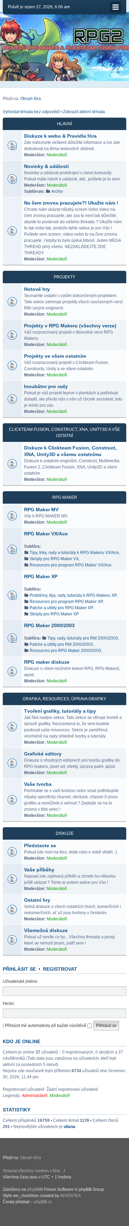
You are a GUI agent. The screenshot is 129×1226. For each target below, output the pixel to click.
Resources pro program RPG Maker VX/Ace (70, 565)
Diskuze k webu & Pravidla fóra (60, 136)
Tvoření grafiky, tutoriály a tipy (60, 711)
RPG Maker (64, 497)
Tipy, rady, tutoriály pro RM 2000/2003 (82, 638)
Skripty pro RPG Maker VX (54, 558)
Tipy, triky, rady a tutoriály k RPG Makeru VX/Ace (74, 552)
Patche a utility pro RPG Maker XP (61, 607)
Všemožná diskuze (46, 930)
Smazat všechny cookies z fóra (31, 1170)
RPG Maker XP (40, 576)
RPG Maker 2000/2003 (49, 625)
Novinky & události (46, 166)
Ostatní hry (37, 900)
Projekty (64, 277)
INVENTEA (70, 1195)
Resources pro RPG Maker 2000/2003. (66, 650)
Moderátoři (57, 154)
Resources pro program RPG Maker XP (66, 601)
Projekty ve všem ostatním (55, 356)
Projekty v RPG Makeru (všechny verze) (70, 325)
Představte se (40, 845)
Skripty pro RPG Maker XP (54, 614)
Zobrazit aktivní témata (84, 111)
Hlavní (64, 123)
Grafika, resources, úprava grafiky (64, 698)
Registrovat (60, 969)
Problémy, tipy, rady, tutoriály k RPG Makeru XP (73, 595)
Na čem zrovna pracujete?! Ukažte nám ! (71, 203)
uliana (69, 1126)
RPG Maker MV (41, 509)
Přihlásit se (19, 969)
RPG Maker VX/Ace (46, 533)
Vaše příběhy (39, 869)
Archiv (57, 191)
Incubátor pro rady (46, 386)
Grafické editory (43, 754)
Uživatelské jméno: (20, 981)
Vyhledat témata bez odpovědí (31, 111)
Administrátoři (34, 1095)
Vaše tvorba (38, 784)
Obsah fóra (30, 98)
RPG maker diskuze (46, 662)
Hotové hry (37, 289)
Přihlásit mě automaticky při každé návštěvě (46, 1025)
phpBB (33, 1189)
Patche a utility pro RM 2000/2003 (61, 644)
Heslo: (9, 1003)
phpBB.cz (43, 1201)
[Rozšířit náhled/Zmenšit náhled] (115, 7)
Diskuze (65, 833)
